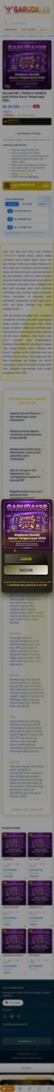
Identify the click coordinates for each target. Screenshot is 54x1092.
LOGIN (26, 558)
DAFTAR (26, 570)
